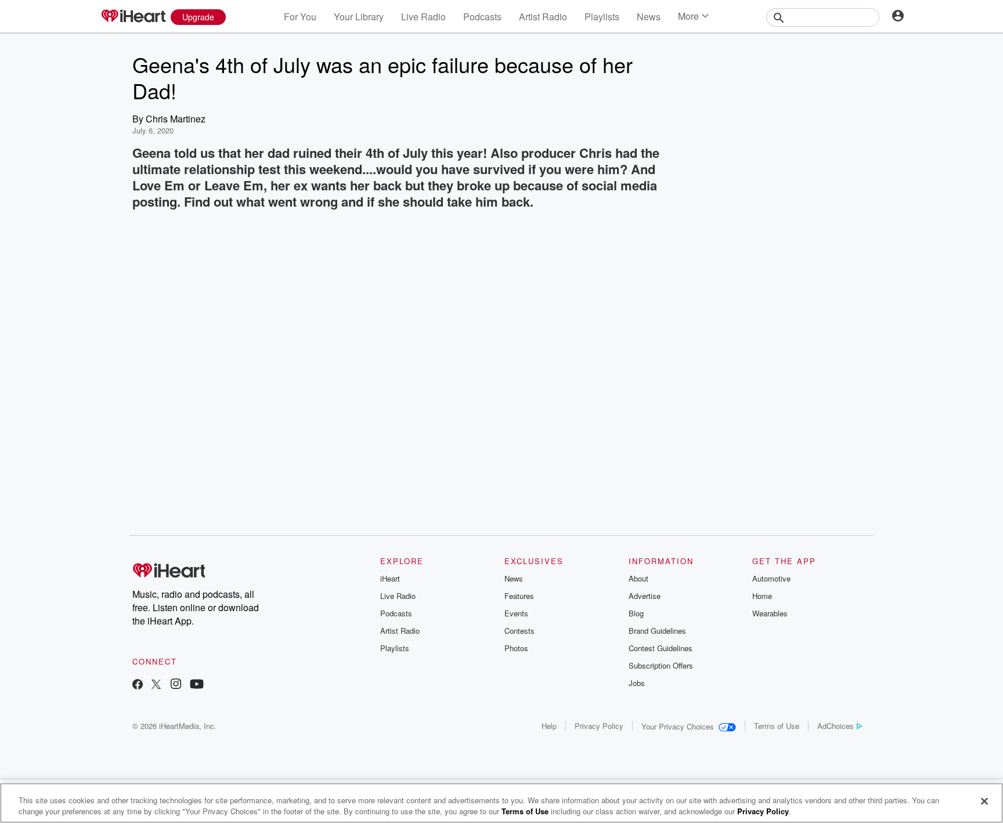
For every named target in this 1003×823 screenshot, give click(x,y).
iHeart (390, 578)
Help (549, 725)
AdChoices (835, 725)
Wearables (770, 613)
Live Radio (423, 16)
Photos (516, 648)
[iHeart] (133, 16)
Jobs (637, 682)
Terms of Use (776, 725)
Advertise (645, 595)
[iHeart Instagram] (176, 685)
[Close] (984, 801)
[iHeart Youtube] (197, 685)
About (638, 578)
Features (519, 595)
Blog (636, 613)
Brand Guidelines (657, 630)
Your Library (359, 16)
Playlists (602, 16)
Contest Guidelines (660, 648)
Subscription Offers (661, 665)
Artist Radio (543, 16)
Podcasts (482, 16)
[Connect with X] (156, 685)
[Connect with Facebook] (137, 685)
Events (516, 613)
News (649, 16)
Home (762, 595)
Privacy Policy (599, 725)
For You (300, 16)
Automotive (771, 578)
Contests (519, 630)
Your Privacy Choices (677, 726)
